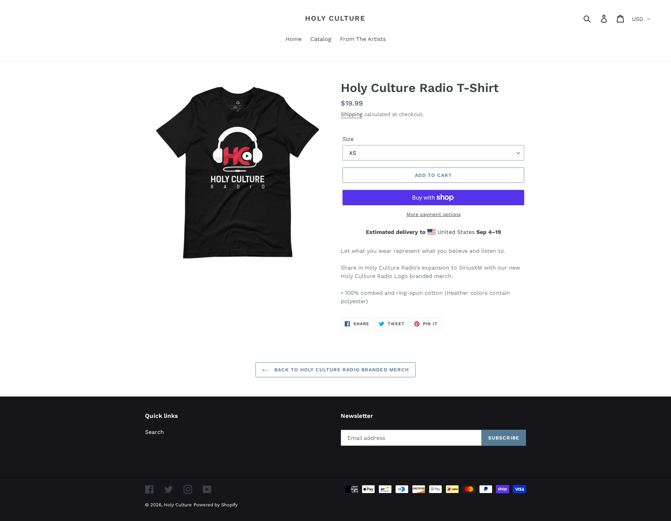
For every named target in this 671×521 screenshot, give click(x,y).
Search (154, 432)
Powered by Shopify (216, 504)
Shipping (351, 114)
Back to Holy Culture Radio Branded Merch (341, 369)
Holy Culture (335, 18)
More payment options (433, 214)
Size (348, 139)
